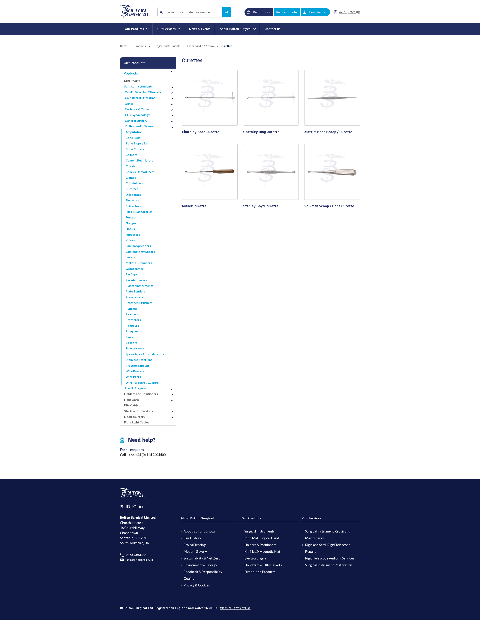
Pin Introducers (136, 280)
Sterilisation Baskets (138, 411)
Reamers (132, 314)
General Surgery (136, 120)
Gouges (131, 223)
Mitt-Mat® (132, 80)
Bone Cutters (135, 149)
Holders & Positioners (260, 545)
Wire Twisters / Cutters (142, 382)
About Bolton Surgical (235, 29)
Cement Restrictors (139, 160)
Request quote (286, 12)
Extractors (133, 206)
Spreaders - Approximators (145, 354)
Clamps (131, 177)
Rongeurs (132, 325)
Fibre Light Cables (136, 422)
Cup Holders (134, 183)
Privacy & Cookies (197, 585)
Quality (189, 578)
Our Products (134, 29)
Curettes (132, 189)
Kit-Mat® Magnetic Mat (262, 551)
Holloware (131, 399)
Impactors (133, 234)
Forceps (131, 217)
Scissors (131, 342)
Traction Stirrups (138, 365)
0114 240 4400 (136, 555)
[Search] (226, 12)
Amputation (134, 132)
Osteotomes (135, 268)
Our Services (166, 29)
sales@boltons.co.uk (140, 559)
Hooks (130, 228)
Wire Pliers (133, 376)
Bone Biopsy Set (137, 143)
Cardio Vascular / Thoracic (143, 92)
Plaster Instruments (139, 285)
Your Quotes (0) (349, 12)
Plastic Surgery (135, 388)
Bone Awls (133, 137)
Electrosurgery (134, 416)
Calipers (131, 154)
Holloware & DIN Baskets (263, 565)
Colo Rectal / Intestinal (140, 97)
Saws (129, 337)
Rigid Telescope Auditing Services (329, 558)
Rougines (132, 331)
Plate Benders (135, 291)
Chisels (131, 166)
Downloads (317, 12)
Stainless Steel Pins (139, 359)
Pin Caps (132, 274)
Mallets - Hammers (139, 263)
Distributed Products (259, 572)
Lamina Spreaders (138, 246)
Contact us (272, 29)
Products (140, 46)
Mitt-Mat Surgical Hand (261, 538)
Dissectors (133, 194)
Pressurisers (134, 297)
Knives (130, 240)
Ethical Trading (195, 545)
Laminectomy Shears (140, 251)
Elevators (132, 200)
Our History (192, 538)
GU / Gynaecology (137, 115)
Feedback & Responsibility (203, 572)
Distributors (261, 12)
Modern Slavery (195, 551)
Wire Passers (135, 371)
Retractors (133, 320)
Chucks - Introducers (140, 172)
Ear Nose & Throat (138, 109)
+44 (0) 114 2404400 (150, 455)
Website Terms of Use (235, 608)
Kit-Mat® (131, 405)
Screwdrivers (135, 348)
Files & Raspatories (139, 211)
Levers (130, 257)
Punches (131, 308)
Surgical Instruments (166, 46)
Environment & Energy (200, 565)
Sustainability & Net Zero (202, 558)
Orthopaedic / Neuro (200, 46)
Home (124, 46)
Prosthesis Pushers (139, 302)
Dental (129, 103)
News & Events (200, 29)
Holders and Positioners (141, 394)
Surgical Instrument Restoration (328, 565)
